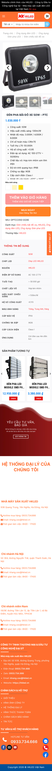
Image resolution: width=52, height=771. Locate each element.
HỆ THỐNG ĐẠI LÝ (12, 707)
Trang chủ (8, 33)
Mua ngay (28, 210)
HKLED (41, 224)
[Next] (47, 68)
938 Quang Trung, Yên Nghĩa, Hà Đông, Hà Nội (24, 507)
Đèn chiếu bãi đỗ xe (34, 36)
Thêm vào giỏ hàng (28, 198)
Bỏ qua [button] (32, 9)
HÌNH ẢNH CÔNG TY (14, 702)
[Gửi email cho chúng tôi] (9, 747)
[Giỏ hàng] (47, 16)
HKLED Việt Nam (35, 767)
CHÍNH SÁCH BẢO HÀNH (16, 717)
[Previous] (8, 68)
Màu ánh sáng (11, 182)
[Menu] (3, 16)
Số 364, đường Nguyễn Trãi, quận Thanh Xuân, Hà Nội (26, 560)
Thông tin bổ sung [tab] (16, 245)
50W (30, 254)
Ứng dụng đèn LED (25, 33)
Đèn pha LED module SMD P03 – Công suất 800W (14, 385)
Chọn (13, 398)
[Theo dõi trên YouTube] (15, 747)
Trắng (30, 309)
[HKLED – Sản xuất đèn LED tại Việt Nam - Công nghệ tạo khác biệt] (26, 16)
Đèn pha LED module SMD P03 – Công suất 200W (39, 385)
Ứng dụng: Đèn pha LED (33, 228)
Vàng (46, 309)
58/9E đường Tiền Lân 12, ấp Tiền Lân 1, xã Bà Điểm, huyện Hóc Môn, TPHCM (24, 612)
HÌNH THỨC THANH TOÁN (17, 712)
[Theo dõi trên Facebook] (3, 747)
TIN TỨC (7, 721)
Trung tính (38, 309)
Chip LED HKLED (36, 261)
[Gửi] (47, 24)
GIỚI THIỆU (9, 698)
